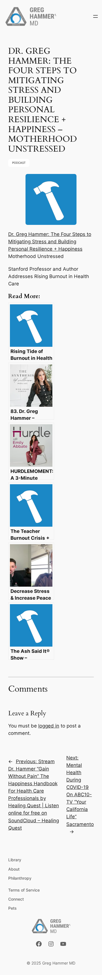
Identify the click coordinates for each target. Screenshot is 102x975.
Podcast (19, 163)
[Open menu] (95, 16)
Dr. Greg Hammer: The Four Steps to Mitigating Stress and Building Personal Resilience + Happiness (49, 241)
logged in (48, 726)
